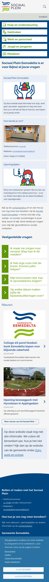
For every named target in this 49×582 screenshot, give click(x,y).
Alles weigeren (23, 570)
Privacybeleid (10, 552)
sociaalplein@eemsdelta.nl (24, 151)
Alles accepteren (23, 576)
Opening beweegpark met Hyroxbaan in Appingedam (21, 401)
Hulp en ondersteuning (22, 25)
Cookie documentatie (13, 558)
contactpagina (19, 208)
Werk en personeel (19, 39)
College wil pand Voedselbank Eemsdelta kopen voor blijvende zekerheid (22, 346)
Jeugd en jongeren (19, 46)
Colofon (8, 555)
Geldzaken (14, 32)
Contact (43, 16)
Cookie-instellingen (12, 562)
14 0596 (22, 146)
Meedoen (13, 53)
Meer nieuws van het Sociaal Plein (19, 421)
